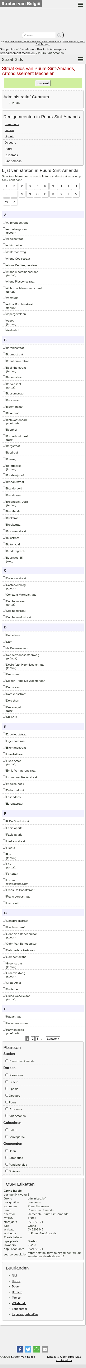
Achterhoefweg (16, 252)
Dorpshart (12, 700)
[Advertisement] (43, 20)
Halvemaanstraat (17, 1023)
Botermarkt (13, 465)
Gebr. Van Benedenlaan (22, 934)
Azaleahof (12, 330)
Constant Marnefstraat (21, 594)
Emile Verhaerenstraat (20, 770)
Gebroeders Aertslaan (20, 950)
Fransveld (12, 903)
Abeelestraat (14, 238)
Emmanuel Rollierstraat (21, 777)
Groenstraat (14, 963)
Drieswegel (13, 707)
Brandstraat (14, 495)
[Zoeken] (60, 35)
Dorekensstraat (16, 694)
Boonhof (11, 429)
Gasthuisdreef (15, 927)
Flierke (10, 847)
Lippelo (9, 136)
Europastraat (14, 803)
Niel (14, 1275)
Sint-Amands (13, 161)
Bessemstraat (15, 393)
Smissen (14, 1171)
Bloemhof (12, 413)
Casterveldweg (16, 585)
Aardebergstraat (17, 229)
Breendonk (12, 124)
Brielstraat (12, 518)
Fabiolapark (14, 828)
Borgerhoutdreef (17, 436)
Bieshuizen (13, 400)
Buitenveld (13, 544)
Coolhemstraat (15, 601)
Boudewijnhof (15, 475)
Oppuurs (10, 142)
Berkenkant (13, 384)
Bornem (17, 1292)
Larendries (16, 1157)
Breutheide (13, 511)
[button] (20, 1349)
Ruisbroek (11, 155)
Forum (10, 880)
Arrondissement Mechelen (17, 53)
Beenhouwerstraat (18, 361)
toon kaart (43, 83)
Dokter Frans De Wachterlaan (25, 680)
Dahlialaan (13, 635)
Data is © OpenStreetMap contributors (64, 1358)
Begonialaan (14, 377)
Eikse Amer (13, 760)
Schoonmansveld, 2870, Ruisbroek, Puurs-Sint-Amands (33, 41)
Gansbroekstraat (17, 920)
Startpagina (7, 49)
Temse (16, 1297)
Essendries (13, 797)
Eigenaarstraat (15, 741)
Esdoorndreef (15, 790)
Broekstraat (13, 524)
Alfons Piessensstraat (20, 281)
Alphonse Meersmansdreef (24, 288)
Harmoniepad (15, 1029)
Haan (12, 1151)
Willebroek (19, 1303)
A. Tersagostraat (17, 222)
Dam (9, 641)
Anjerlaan (12, 297)
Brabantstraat (15, 481)
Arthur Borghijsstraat (19, 304)
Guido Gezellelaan (18, 996)
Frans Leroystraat (18, 896)
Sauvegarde (17, 1137)
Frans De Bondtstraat (20, 890)
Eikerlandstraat (16, 747)
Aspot (10, 320)
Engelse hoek (15, 783)
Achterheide (14, 245)
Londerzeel (19, 1308)
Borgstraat (13, 446)
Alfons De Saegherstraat (22, 265)
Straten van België (23, 1356)
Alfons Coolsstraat (18, 258)
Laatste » (53, 1038)
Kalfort (13, 1130)
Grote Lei (12, 989)
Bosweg (11, 459)
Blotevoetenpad (16, 420)
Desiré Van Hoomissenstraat (25, 664)
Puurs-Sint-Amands (21, 1061)
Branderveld (14, 488)
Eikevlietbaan (15, 754)
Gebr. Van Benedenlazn (21, 943)
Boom (16, 1286)
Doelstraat (13, 674)
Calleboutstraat (16, 578)
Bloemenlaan (14, 406)
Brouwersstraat (16, 531)
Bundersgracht (15, 551)
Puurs (8, 148)
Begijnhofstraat (16, 367)
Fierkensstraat (15, 841)
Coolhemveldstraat (18, 617)
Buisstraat (12, 537)
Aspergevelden (16, 314)
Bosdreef (12, 452)
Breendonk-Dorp (17, 501)
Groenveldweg (15, 973)
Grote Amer (13, 982)
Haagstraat (13, 1016)
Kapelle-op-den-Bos (25, 1314)
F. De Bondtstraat (17, 821)
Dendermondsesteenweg (22, 655)
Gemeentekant (16, 956)
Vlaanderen (26, 49)
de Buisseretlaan (17, 648)
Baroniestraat (15, 347)
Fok (8, 854)
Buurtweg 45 (14, 557)
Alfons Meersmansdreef (22, 271)
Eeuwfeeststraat (16, 734)
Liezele (9, 130)
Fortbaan (12, 873)
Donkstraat (13, 687)
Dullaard (11, 716)
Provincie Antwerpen (50, 49)
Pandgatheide (18, 1164)
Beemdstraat (14, 354)
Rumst (16, 1281)
